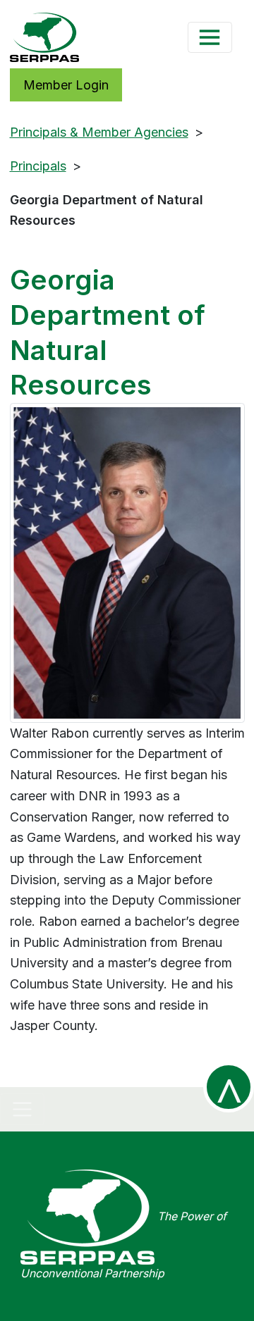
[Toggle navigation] (210, 38)
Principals (38, 166)
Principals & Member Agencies (99, 132)
